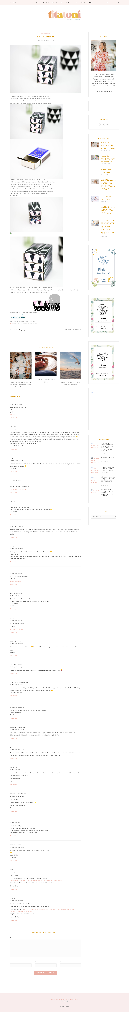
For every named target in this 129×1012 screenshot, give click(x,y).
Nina (11, 324)
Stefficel (13, 402)
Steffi (12, 618)
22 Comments (50, 40)
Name (11, 961)
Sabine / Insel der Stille (19, 793)
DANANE (13, 898)
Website (62, 961)
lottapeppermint (16, 664)
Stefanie (13, 546)
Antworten (13, 417)
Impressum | (70, 999)
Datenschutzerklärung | (58, 999)
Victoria (13, 501)
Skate (76, 2)
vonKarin (13, 571)
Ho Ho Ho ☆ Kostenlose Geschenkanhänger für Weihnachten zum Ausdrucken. (108, 158)
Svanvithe (14, 767)
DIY (62, 2)
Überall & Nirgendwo (18, 727)
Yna (11, 747)
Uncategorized (46, 33)
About (91, 2)
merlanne (13, 704)
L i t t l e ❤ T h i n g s (16, 629)
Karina (12, 458)
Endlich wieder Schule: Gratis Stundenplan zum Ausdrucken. (107, 170)
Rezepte (68, 2)
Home (37, 2)
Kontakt (76, 999)
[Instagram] (13, 2)
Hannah (13, 426)
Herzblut (13, 869)
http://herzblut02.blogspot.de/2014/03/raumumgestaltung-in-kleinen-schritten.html (36, 880)
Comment (13, 937)
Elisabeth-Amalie (16, 480)
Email (36, 961)
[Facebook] (10, 2)
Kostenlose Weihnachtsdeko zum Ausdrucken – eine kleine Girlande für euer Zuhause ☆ (21, 385)
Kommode (13, 414)
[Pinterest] (15, 2)
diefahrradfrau (16, 845)
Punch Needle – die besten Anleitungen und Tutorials (108, 198)
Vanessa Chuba (15, 641)
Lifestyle (55, 2)
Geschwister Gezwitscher (20, 682)
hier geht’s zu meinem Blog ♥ (19, 489)
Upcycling (22, 330)
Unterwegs (45, 2)
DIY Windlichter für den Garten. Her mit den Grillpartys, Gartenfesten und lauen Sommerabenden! (108, 210)
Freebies (83, 2)
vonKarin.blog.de (15, 581)
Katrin (12, 524)
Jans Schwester (16, 593)
